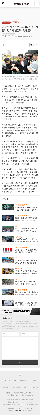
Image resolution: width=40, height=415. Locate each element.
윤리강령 (14, 380)
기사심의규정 (26, 387)
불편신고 (35, 387)
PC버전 (20, 375)
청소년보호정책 (6, 387)
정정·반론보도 (16, 387)
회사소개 (7, 380)
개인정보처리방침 (24, 380)
